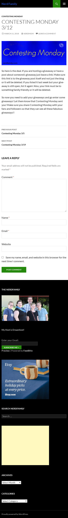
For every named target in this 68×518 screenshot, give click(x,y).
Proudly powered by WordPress (15, 514)
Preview (6, 350)
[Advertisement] (25, 445)
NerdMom (28, 33)
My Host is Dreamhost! (13, 329)
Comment (8, 177)
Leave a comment (47, 33)
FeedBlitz (28, 350)
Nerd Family (9, 4)
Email (5, 230)
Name (5, 217)
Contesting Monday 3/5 (13, 131)
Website (6, 244)
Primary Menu (64, 4)
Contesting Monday (12, 16)
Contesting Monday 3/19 (14, 143)
